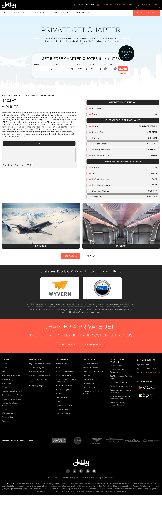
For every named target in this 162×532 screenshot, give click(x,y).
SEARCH (123, 69)
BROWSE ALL (70, 256)
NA (39, 144)
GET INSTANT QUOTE (146, 13)
